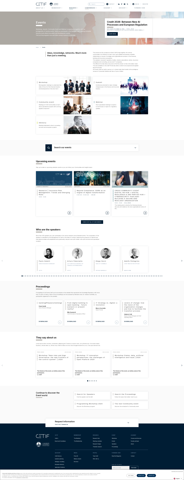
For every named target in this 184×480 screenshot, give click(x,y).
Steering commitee (97, 441)
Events (113, 441)
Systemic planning (59, 458)
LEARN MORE (112, 33)
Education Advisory (59, 464)
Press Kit (76, 456)
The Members (77, 438)
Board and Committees (60, 441)
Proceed (133, 467)
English (178, 478)
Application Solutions (60, 467)
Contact (111, 4)
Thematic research (97, 446)
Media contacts (77, 458)
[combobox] (178, 478)
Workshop (114, 438)
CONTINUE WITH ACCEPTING (177, 471)
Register (145, 4)
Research (72, 7)
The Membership (78, 441)
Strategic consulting (59, 461)
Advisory (122, 7)
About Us (39, 7)
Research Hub (96, 438)
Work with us (96, 458)
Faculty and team (135, 441)
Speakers (114, 444)
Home (37, 47)
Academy (107, 7)
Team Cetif (95, 456)
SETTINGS (130, 475)
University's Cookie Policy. (22, 477)
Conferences (90, 7)
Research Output (97, 444)
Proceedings (115, 446)
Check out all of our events (92, 222)
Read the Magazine (116, 456)
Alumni (132, 444)
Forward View (139, 7)
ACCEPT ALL (151, 475)
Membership (56, 7)
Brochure (76, 461)
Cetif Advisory (58, 456)
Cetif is (56, 438)
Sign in (137, 4)
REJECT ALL (141, 475)
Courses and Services (136, 438)
